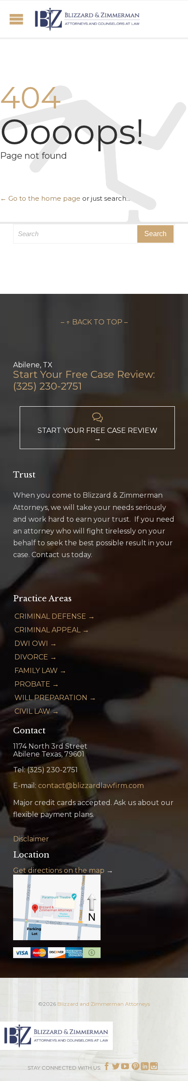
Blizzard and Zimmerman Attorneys (103, 1004)
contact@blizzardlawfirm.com (91, 785)
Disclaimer (31, 839)
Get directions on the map (58, 870)
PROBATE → (36, 684)
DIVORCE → (35, 657)
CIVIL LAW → (36, 711)
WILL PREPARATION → (55, 698)
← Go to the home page (40, 198)
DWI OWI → (35, 643)
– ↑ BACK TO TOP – (94, 322)
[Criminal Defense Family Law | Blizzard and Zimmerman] (87, 19)
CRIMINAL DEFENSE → (54, 616)
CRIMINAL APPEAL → (51, 630)
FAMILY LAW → (40, 670)
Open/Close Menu (16, 19)
